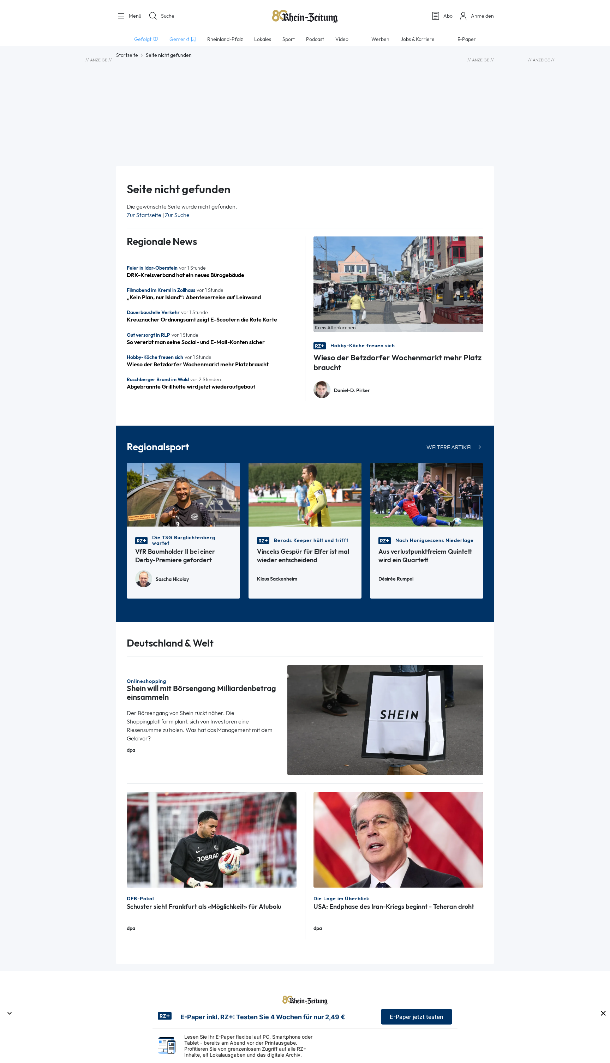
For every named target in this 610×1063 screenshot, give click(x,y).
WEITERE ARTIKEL (449, 447)
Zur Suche (177, 215)
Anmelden (482, 16)
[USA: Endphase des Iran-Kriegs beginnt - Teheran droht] (398, 839)
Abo (448, 16)
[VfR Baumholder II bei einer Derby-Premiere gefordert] (183, 494)
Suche (167, 16)
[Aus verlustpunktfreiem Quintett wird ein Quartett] (426, 494)
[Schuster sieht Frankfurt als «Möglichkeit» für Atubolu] (212, 839)
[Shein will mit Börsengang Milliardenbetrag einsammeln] (385, 719)
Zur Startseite (144, 215)
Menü (134, 16)
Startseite (127, 55)
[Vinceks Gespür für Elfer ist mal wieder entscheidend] (305, 494)
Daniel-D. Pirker (352, 390)
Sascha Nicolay (172, 579)
